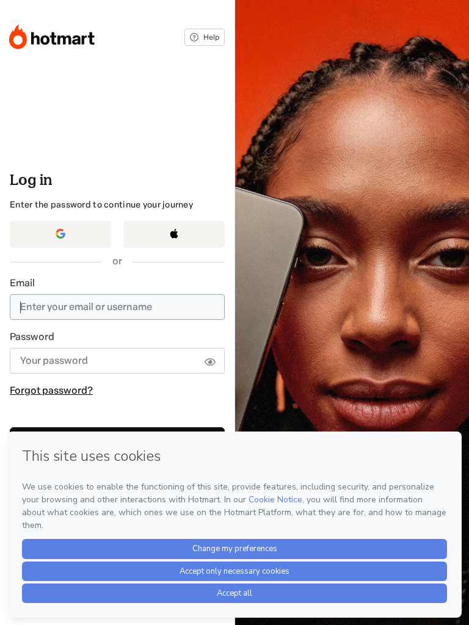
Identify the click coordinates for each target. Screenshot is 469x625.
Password (32, 336)
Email (22, 283)
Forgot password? (51, 390)
